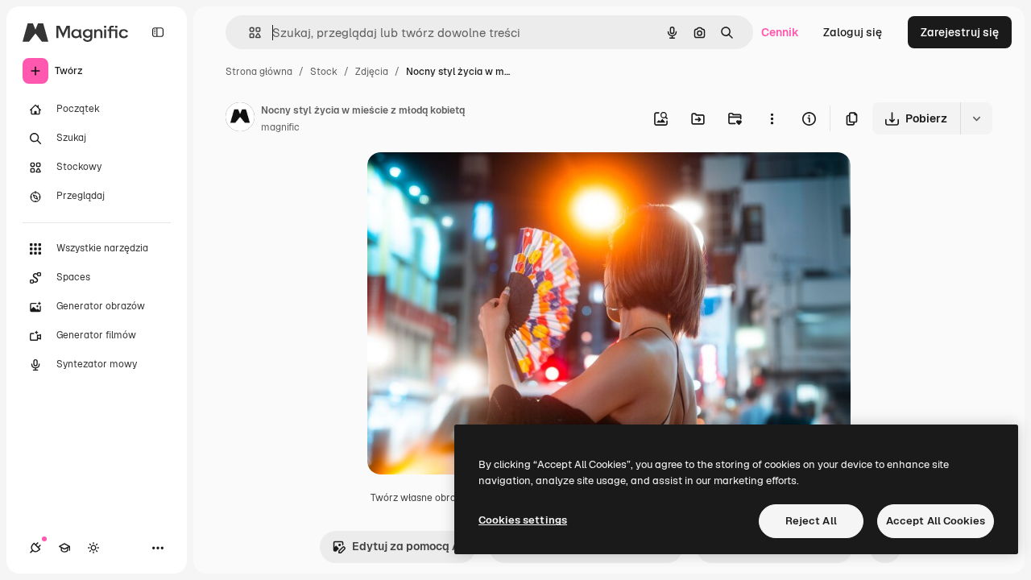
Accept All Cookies (935, 521)
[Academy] (64, 548)
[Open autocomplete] (248, 33)
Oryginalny (478, 183)
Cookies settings (522, 520)
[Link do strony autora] (240, 119)
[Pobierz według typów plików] (976, 118)
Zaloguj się (852, 32)
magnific (280, 127)
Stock (323, 71)
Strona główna (259, 71)
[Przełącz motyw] (93, 548)
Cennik (780, 32)
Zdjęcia (371, 71)
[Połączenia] (35, 548)
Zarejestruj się (960, 32)
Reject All (811, 521)
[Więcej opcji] (772, 118)
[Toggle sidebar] (158, 32)
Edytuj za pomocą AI (407, 546)
